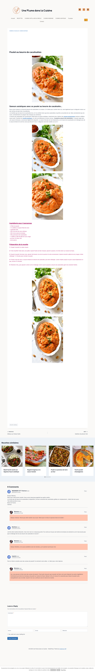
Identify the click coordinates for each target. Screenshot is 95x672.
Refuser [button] (58, 670)
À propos (70, 18)
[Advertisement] (47, 41)
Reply (85, 491)
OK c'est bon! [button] (53, 670)
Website (65, 630)
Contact (42, 21)
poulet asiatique (13, 424)
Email (36, 630)
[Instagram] (84, 9)
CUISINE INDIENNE (48, 18)
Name (9, 630)
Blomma (16, 511)
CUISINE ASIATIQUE (61, 18)
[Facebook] (80, 9)
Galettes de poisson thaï (81, 433)
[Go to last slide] (4, 460)
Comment (11, 613)
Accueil (13, 18)
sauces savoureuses (69, 116)
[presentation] (12, 456)
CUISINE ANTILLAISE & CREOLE (33, 18)
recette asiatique (27, 118)
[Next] (91, 460)
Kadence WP (63, 649)
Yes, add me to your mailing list (16, 634)
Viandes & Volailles (14, 30)
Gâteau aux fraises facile (13, 433)
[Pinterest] (88, 9)
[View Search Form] (86, 20)
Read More (63, 670)
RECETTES (20, 18)
